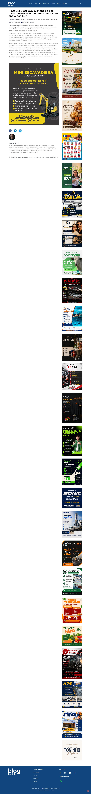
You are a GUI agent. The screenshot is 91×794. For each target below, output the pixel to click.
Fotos (35, 3)
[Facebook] (60, 773)
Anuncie (53, 3)
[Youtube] (69, 773)
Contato (65, 3)
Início (30, 3)
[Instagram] (65, 773)
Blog (40, 3)
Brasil (18, 22)
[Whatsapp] (61, 781)
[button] (80, 3)
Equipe (59, 3)
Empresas (46, 3)
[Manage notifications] (88, 791)
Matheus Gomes (50, 790)
